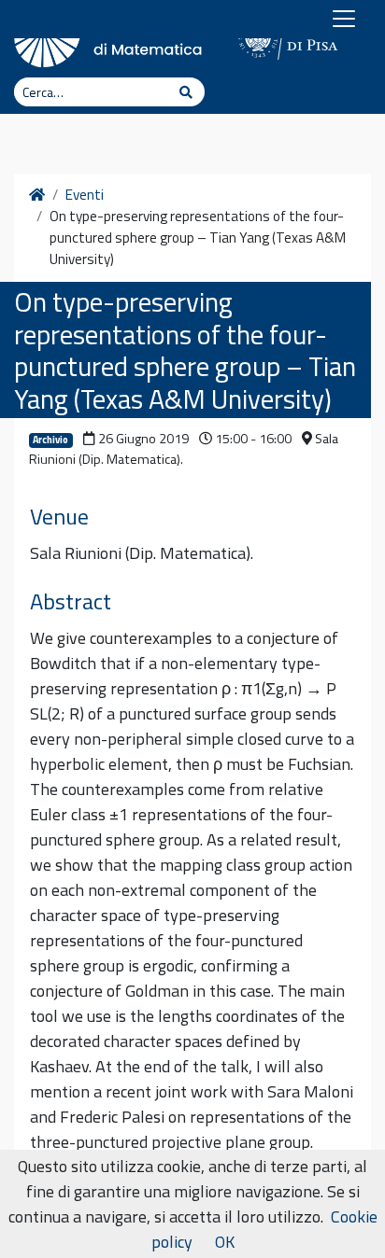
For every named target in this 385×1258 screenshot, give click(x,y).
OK (225, 1241)
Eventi (84, 195)
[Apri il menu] (344, 18)
